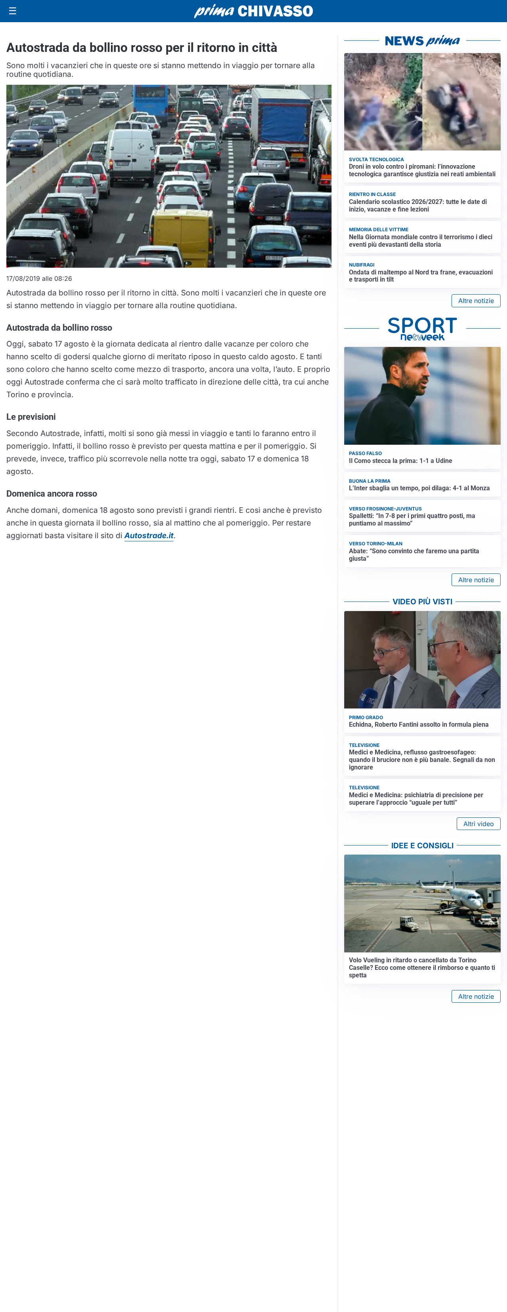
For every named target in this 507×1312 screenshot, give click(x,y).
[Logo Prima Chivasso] (253, 11)
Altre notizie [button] (476, 301)
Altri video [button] (478, 824)
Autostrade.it (148, 535)
